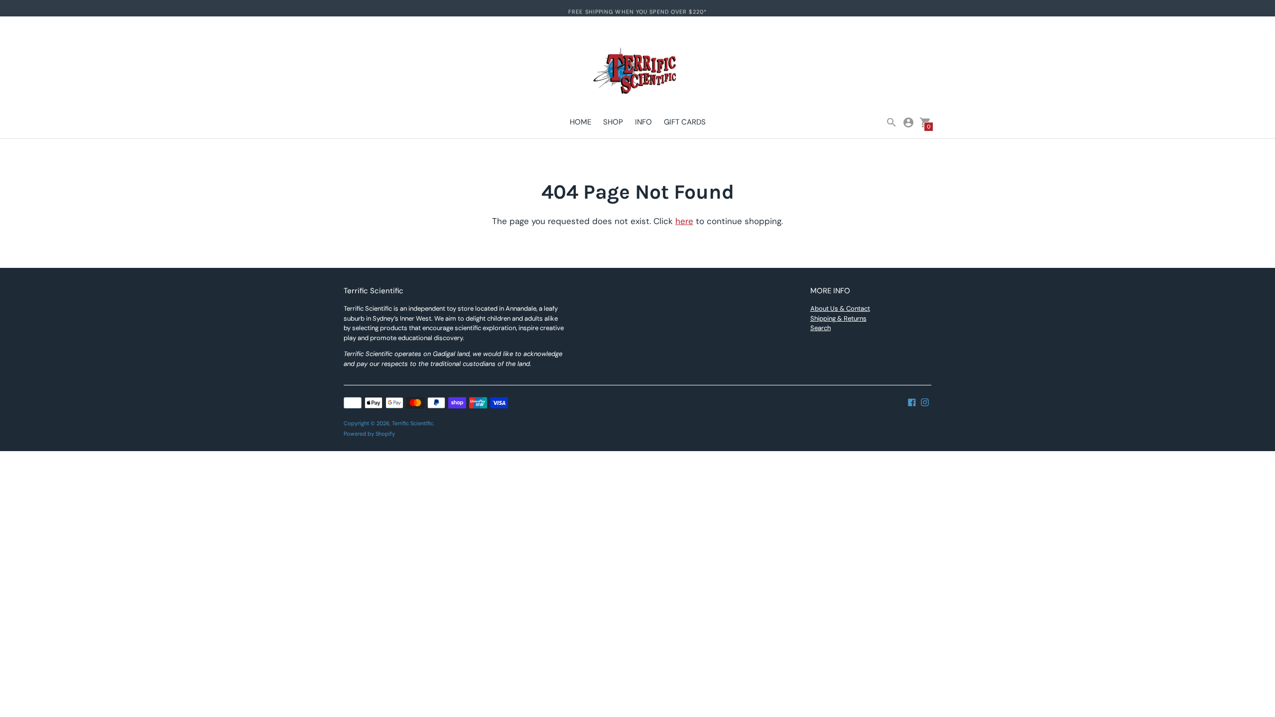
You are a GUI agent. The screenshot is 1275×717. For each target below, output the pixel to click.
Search (820, 328)
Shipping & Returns (838, 318)
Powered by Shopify (369, 433)
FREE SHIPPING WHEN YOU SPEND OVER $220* (637, 7)
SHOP (613, 122)
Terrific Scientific (412, 423)
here (684, 221)
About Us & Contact (840, 308)
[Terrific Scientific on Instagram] (925, 401)
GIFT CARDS (685, 122)
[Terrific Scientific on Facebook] (912, 401)
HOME (580, 122)
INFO (643, 122)
